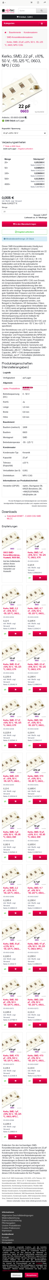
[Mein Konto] (4, 2)
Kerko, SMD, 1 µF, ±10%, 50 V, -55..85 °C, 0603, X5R (11, 834)
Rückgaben (7, 1243)
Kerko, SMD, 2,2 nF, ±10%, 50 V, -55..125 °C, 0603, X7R (11, 612)
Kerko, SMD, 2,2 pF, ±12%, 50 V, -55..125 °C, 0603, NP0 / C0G (11, 891)
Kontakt (5, 1237)
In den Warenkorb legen (25, 224)
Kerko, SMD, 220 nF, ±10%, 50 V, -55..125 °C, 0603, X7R (11, 780)
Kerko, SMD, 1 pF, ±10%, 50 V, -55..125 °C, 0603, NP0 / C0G (12, 1115)
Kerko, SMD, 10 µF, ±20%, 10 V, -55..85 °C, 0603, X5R (36, 834)
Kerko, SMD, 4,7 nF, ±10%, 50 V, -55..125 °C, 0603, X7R (36, 612)
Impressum (7, 1231)
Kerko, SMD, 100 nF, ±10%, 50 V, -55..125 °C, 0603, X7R (36, 724)
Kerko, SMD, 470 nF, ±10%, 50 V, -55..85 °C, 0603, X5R (35, 780)
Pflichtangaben (8, 1223)
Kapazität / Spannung (11, 128)
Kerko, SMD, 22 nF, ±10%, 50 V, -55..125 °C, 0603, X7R (37, 667)
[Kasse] (45, 2)
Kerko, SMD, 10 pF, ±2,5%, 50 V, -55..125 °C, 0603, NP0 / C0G (11, 947)
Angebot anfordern (25, 149)
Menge (4, 207)
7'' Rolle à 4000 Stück (11, 146)
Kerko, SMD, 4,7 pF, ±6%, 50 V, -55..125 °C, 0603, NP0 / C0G (36, 891)
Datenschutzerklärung (11, 1220)
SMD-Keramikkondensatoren (20, 37)
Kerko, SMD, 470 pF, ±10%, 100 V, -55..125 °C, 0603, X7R (11, 1059)
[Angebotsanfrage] (38, 2)
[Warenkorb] (31, 2)
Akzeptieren (31, 1275)
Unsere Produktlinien (11, 1225)
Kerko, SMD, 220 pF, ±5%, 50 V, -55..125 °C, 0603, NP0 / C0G (36, 1003)
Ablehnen (16, 1275)
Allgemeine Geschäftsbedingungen (17, 1215)
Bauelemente (15, 32)
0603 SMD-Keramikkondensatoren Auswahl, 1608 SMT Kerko (13, 556)
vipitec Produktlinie (11, 389)
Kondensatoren (30, 32)
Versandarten (8, 1240)
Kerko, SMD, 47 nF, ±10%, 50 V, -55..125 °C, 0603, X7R (12, 722)
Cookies (39, 1263)
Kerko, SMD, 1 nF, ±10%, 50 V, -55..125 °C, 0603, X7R (37, 555)
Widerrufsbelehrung (10, 1218)
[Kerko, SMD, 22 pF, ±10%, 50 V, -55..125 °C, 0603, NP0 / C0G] (24, 91)
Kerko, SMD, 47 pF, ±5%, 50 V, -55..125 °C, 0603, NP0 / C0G (36, 947)
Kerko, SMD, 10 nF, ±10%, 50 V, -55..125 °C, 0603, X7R (12, 667)
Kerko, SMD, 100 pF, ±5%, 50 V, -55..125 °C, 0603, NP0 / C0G (11, 1003)
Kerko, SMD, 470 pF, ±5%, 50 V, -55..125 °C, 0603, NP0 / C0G (36, 1059)
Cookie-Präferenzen (11, 1228)
